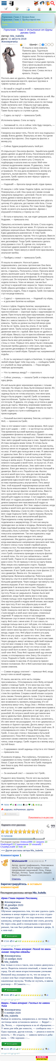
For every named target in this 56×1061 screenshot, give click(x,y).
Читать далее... (12, 936)
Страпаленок (21, 844)
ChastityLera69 (7, 847)
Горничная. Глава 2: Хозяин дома (18, 17)
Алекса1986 (26, 842)
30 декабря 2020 (13, 905)
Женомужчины (9, 41)
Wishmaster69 (19, 861)
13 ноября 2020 (13, 959)
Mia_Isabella (17, 36)
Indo (21, 847)
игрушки (8, 809)
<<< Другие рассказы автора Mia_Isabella (22, 850)
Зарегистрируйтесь (14, 884)
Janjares (40, 842)
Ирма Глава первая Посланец (19, 898)
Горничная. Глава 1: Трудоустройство (21, 19)
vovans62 (36, 844)
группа (30, 809)
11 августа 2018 (17, 38)
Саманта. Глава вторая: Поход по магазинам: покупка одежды (26, 950)
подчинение (20, 809)
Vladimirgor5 (6, 844)
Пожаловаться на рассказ (40, 817)
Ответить (16, 879)
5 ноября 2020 (12, 1012)
